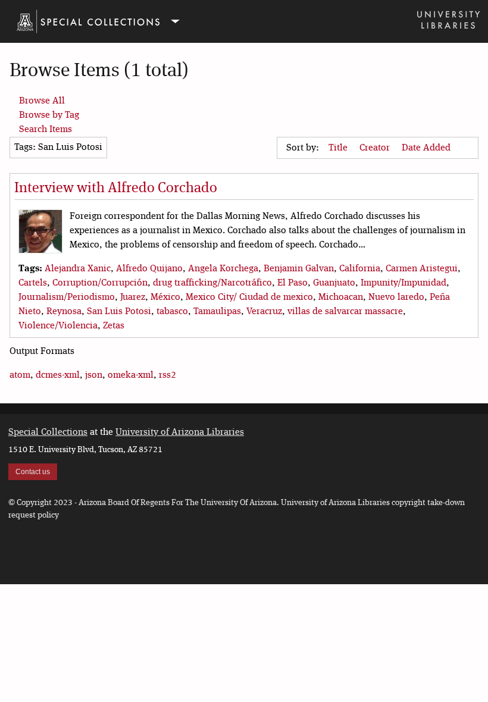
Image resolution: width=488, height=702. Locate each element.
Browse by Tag (49, 115)
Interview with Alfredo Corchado (115, 188)
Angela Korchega (223, 269)
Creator (375, 148)
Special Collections (47, 432)
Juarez (132, 297)
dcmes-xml (58, 375)
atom (20, 375)
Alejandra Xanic (78, 269)
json (93, 375)
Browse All (42, 101)
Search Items (45, 129)
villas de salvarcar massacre (345, 311)
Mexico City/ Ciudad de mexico (249, 297)
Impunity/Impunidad (403, 283)
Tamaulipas (217, 311)
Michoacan (340, 297)
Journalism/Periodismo (66, 297)
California (359, 269)
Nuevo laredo (396, 297)
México (165, 297)
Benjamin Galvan (299, 269)
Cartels (32, 283)
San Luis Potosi (119, 311)
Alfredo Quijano (149, 269)
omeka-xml (131, 375)
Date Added (427, 148)
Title (339, 148)
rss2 (167, 375)
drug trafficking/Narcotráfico (212, 283)
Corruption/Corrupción (100, 283)
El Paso (292, 283)
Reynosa (64, 311)
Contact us (32, 472)
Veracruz (264, 311)
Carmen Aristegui (422, 269)
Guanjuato (334, 283)
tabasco (172, 311)
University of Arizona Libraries (179, 432)
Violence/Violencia (58, 326)
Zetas (113, 326)
